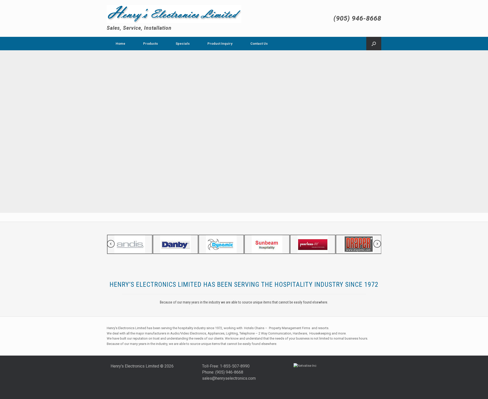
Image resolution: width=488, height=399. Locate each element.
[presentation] (111, 244)
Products (150, 43)
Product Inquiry (220, 43)
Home (120, 43)
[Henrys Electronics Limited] (174, 14)
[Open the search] (373, 43)
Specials (183, 43)
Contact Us (259, 43)
